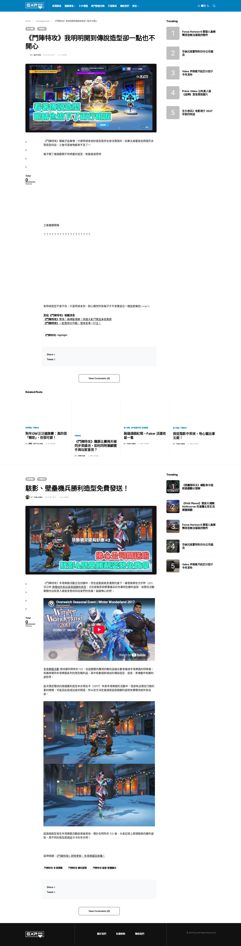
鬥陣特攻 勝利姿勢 (77, 867)
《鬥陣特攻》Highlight (55, 335)
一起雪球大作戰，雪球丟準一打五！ (72, 323)
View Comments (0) (99, 378)
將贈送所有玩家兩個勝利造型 (69, 587)
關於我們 (101, 933)
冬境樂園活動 (51, 669)
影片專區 (30, 29)
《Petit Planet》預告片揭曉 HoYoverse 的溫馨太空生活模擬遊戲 (198, 506)
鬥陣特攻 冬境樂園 (53, 867)
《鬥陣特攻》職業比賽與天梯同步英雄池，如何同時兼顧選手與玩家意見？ (96, 446)
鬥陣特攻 (42, 29)
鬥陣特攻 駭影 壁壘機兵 (104, 867)
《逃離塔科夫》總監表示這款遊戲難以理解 (197, 486)
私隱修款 (120, 933)
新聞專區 (28, 428)
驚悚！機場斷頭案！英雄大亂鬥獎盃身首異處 (77, 319)
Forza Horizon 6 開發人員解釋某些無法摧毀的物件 (199, 33)
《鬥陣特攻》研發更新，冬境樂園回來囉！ (81, 856)
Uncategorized (42, 21)
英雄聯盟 (145, 428)
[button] (203, 5)
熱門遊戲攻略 (136, 428)
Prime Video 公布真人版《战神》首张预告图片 (196, 92)
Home (28, 21)
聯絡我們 (139, 933)
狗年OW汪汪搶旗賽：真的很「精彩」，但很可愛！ (46, 436)
